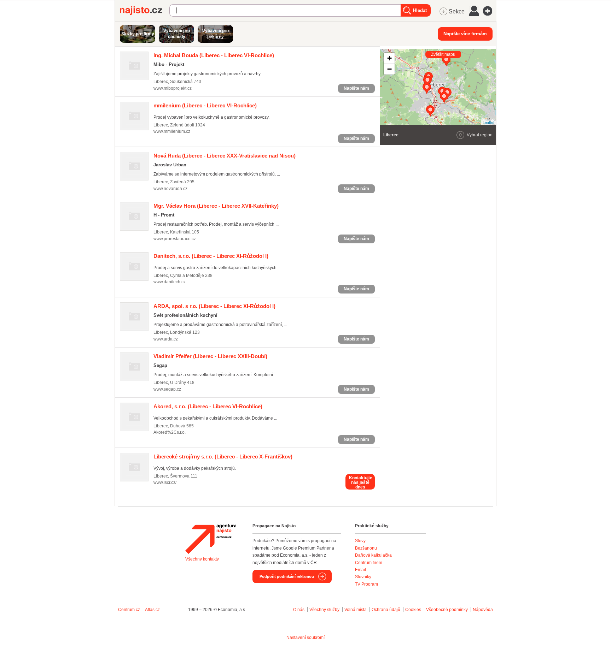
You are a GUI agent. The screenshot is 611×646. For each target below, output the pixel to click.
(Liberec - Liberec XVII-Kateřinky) (216, 206)
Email (360, 569)
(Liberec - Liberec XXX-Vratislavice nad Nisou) (224, 156)
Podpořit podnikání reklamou (287, 576)
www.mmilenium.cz (171, 131)
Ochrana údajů (386, 609)
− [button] (389, 69)
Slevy (360, 540)
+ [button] (389, 58)
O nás (298, 609)
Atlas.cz (152, 609)
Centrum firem (368, 562)
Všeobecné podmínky (447, 609)
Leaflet (488, 122)
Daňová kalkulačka (373, 555)
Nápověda (483, 609)
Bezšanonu (366, 548)
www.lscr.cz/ (164, 482)
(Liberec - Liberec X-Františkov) (222, 457)
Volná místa (355, 609)
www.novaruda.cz (170, 188)
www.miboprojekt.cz (172, 88)
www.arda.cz (165, 339)
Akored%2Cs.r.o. (169, 432)
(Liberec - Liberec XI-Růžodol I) (210, 256)
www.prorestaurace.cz (174, 238)
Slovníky (363, 576)
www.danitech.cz (169, 281)
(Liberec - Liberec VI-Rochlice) (213, 55)
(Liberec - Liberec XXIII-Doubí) (210, 356)
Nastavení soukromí (305, 637)
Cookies (413, 609)
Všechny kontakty (202, 559)
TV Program (366, 584)
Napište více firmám (465, 33)
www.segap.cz (167, 389)
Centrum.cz (129, 609)
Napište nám (356, 88)
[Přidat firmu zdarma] (490, 11)
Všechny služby (325, 609)
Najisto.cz (144, 10)
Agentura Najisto (210, 539)
